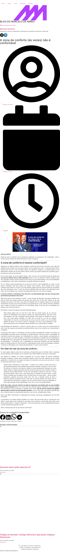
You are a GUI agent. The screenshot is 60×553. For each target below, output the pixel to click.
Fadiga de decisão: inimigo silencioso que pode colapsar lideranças (27, 535)
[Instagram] (2, 35)
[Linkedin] (5, 35)
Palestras (22, 3)
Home (3, 3)
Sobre (9, 3)
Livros (15, 3)
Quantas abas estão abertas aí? (15, 467)
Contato (30, 3)
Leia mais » (3, 472)
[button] (2, 418)
